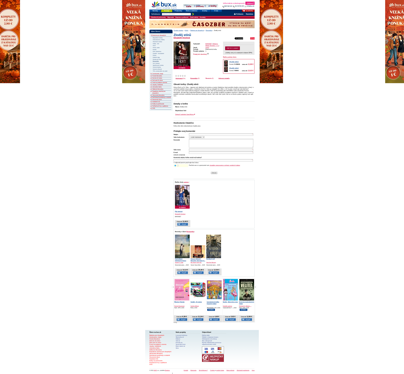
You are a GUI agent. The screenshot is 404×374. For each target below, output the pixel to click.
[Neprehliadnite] (238, 5)
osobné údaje (220, 370)
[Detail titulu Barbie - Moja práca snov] (214, 292)
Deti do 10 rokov (157, 78)
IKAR (155, 370)
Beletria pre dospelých (197, 30)
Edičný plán (206, 335)
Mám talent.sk (180, 346)
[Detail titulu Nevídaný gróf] (213, 246)
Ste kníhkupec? (203, 370)
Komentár (177, 140)
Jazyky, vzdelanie (157, 84)
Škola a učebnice (191, 11)
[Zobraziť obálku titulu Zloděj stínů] (182, 55)
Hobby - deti (156, 43)
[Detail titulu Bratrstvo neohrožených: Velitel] (231, 290)
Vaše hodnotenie (179, 137)
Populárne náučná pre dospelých (160, 351)
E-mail (176, 152)
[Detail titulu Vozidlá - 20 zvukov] (182, 290)
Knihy (186, 30)
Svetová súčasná (157, 69)
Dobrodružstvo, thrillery (159, 39)
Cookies (212, 370)
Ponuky (166, 11)
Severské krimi (180, 344)
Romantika (209, 30)
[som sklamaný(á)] (176, 76)
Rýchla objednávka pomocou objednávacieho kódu (211, 343)
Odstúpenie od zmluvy (209, 339)
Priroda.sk (179, 342)
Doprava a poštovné (181, 17)
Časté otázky (194, 17)
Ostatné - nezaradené (158, 53)
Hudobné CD (156, 101)
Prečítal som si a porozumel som (214, 165)
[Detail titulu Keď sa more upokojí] (247, 290)
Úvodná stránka (178, 30)
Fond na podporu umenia (159, 82)
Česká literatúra (157, 76)
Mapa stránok (230, 370)
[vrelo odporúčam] (185, 76)
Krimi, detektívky (157, 51)
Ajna (177, 348)
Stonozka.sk (180, 337)
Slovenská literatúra (158, 95)
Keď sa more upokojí (245, 302)
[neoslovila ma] (178, 76)
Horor (154, 45)
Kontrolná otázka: (179, 157)
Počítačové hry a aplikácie (160, 106)
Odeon (178, 339)
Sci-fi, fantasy (156, 63)
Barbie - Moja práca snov (214, 302)
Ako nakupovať (207, 341)
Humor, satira (156, 47)
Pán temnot (178, 211)
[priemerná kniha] (180, 76)
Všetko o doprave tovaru (210, 337)
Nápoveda (170, 17)
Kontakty (202, 17)
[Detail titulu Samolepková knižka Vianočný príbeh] (198, 290)
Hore (253, 370)
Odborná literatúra (157, 89)
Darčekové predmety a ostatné (161, 97)
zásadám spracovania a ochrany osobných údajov (225, 165)
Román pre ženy (157, 59)
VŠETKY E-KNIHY (233, 48)
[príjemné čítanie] (183, 76)
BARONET (208, 44)
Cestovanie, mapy (157, 73)
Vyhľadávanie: (156, 14)
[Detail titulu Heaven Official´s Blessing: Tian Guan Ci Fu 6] (198, 251)
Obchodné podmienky (243, 370)
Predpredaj (178, 11)
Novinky (155, 11)
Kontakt (186, 370)
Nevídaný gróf (210, 259)
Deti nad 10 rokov (157, 80)
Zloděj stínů (234, 62)
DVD (153, 108)
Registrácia (249, 14)
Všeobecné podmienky (158, 17)
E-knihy (204, 11)
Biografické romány (158, 37)
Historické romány (157, 41)
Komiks (155, 49)
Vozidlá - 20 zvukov (180, 302)
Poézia (154, 55)
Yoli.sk (178, 341)
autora (186, 182)
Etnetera (167, 370)
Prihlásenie (239, 14)
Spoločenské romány (158, 65)
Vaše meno (177, 150)
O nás (216, 11)
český (207, 47)
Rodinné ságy (156, 57)
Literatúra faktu (157, 87)
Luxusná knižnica (181, 335)
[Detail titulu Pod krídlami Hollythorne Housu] (182, 246)
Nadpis (176, 134)
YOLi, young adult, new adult (160, 71)
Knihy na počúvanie (158, 104)
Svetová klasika (157, 67)
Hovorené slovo (157, 99)
